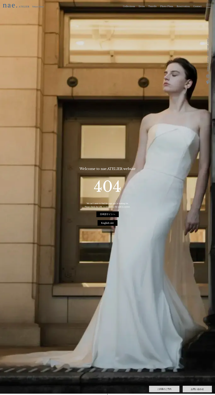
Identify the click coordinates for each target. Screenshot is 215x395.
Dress (142, 6)
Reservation (183, 6)
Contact (197, 6)
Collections (129, 6)
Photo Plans (166, 6)
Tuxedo (152, 6)
